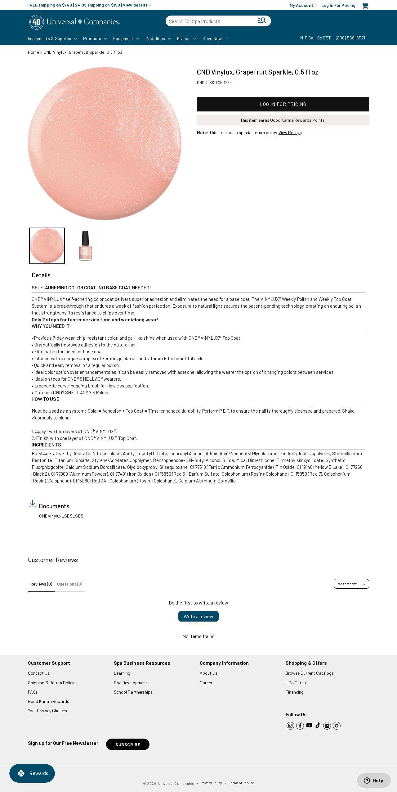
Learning (122, 673)
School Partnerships (133, 692)
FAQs (33, 692)
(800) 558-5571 (350, 37)
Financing (295, 692)
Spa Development (130, 682)
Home (33, 52)
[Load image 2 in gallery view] (85, 245)
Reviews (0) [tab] (41, 583)
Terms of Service (241, 783)
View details (135, 4)
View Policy (290, 132)
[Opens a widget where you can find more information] (374, 781)
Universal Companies (176, 783)
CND (200, 82)
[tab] (41, 275)
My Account (301, 5)
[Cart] (367, 7)
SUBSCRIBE (127, 744)
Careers (207, 682)
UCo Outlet (296, 682)
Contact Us (39, 673)
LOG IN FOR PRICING (283, 104)
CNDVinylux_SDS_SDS (61, 515)
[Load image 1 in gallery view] (47, 245)
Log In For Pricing (338, 5)
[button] (51, 38)
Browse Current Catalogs (310, 673)
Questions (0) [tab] (69, 583)
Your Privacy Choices (47, 710)
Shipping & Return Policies (53, 682)
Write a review (198, 616)
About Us (208, 673)
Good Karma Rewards (48, 701)
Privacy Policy (211, 783)
